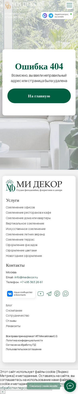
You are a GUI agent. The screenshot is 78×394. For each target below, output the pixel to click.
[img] (69, 5)
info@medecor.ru (15, 13)
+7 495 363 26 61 (14, 17)
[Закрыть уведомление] (2, 392)
